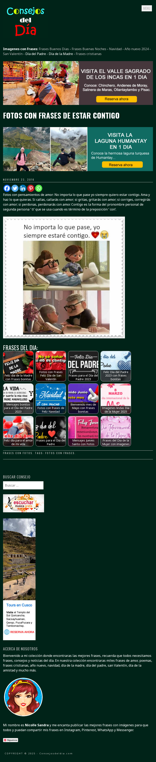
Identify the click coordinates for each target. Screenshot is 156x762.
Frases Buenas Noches (89, 49)
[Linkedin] (22, 188)
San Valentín (13, 54)
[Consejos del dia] (25, 37)
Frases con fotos (17, 453)
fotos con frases (60, 453)
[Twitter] (14, 188)
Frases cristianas (89, 54)
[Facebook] (7, 188)
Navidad (115, 49)
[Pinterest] (30, 188)
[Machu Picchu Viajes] (78, 103)
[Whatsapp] (38, 188)
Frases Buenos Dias (54, 49)
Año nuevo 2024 (137, 49)
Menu (146, 8)
